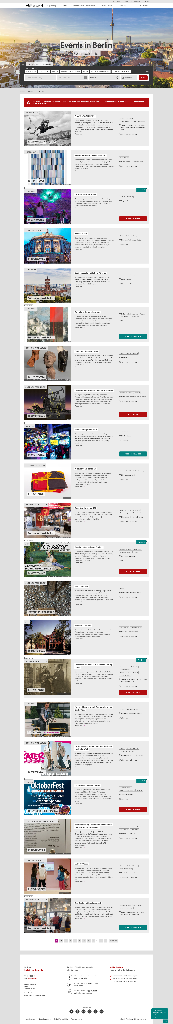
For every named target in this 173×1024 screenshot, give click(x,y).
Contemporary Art (136, 627)
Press (26, 986)
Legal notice (30, 1019)
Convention (28, 991)
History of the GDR (125, 471)
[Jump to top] (148, 961)
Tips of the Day (33, 64)
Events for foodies (125, 432)
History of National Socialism (129, 353)
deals (90, 983)
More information (133, 336)
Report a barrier (76, 1019)
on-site (84, 978)
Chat (165, 1021)
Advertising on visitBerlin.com (34, 995)
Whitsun (135, 552)
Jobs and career (30, 988)
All (23, 64)
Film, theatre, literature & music (41, 821)
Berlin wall (123, 510)
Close (166, 1010)
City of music (134, 829)
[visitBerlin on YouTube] (83, 1011)
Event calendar (87, 53)
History (122, 118)
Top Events (47, 64)
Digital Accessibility (61, 1019)
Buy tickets (133, 415)
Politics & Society (125, 121)
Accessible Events (125, 549)
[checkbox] (31, 71)
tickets (80, 986)
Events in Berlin (86, 45)
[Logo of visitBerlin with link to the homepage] (34, 5)
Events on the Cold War (127, 751)
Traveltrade (28, 993)
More (147, 72)
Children (122, 197)
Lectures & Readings (35, 465)
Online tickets (128, 77)
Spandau (139, 790)
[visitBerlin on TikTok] (96, 1011)
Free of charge (124, 157)
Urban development (138, 121)
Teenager (130, 197)
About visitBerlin (30, 984)
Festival (29, 782)
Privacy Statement (44, 1019)
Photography (31, 113)
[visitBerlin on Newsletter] (102, 1011)
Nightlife (29, 426)
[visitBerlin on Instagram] (90, 1011)
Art (27, 544)
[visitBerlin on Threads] (77, 1011)
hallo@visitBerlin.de (33, 970)
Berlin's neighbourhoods (127, 790)
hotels (95, 983)
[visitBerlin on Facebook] (71, 1011)
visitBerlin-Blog (116, 967)
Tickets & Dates (133, 219)
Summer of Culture (125, 552)
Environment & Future (126, 392)
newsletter (32, 979)
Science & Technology (35, 230)
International (130, 118)
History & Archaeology (36, 348)
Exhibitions (30, 191)
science (137, 392)
